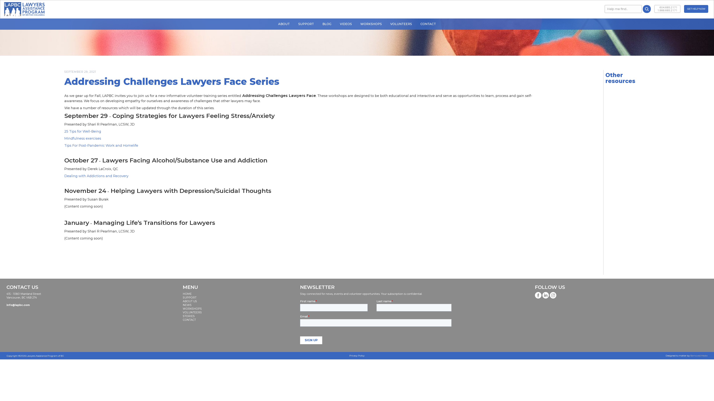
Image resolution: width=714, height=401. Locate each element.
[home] (24, 9)
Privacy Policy (357, 355)
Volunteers (401, 24)
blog (326, 24)
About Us (190, 301)
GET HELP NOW (696, 9)
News (187, 305)
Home (187, 294)
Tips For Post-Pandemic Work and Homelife (101, 146)
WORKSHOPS (371, 24)
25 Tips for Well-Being (82, 131)
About (284, 24)
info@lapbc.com (18, 305)
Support (306, 24)
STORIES (189, 316)
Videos (346, 24)
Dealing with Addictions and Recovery (96, 176)
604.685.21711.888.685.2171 (667, 9)
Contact (428, 24)
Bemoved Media (698, 355)
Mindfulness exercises (82, 138)
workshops (192, 308)
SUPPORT (189, 297)
